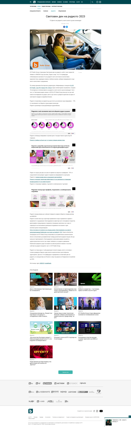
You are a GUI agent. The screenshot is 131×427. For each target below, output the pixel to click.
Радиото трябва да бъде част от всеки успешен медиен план (47, 140)
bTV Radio (32, 88)
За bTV (78, 2)
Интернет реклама (57, 6)
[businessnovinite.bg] (55, 392)
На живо (65, 2)
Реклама (35, 417)
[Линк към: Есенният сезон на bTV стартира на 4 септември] (65, 332)
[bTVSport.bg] (83, 391)
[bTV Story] (73, 383)
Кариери (41, 417)
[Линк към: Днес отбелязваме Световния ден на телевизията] (41, 284)
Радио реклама (46, 6)
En (82, 2)
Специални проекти (35, 11)
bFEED (39, 6)
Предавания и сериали (43, 2)
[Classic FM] (60, 401)
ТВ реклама (33, 6)
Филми (54, 2)
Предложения (62, 11)
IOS (61, 232)
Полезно (45, 11)
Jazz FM (38, 88)
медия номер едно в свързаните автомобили (49, 177)
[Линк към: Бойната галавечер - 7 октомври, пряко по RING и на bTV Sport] (89, 284)
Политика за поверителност (58, 417)
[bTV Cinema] (48, 383)
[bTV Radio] (42, 401)
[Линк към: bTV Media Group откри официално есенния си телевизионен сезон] (89, 308)
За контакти (47, 417)
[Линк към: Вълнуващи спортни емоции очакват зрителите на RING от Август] (89, 332)
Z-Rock (50, 88)
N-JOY (72, 85)
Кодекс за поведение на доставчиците (74, 417)
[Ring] (84, 383)
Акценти (53, 11)
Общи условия (31, 418)
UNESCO (42, 263)
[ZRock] (68, 401)
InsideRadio (48, 263)
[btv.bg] (32, 383)
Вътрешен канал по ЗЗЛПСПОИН (92, 417)
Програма (72, 2)
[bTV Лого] (30, 411)
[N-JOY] (33, 401)
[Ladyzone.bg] (73, 392)
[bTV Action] (60, 383)
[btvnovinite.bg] (43, 391)
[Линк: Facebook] (93, 411)
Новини (59, 2)
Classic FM (44, 88)
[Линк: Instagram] (96, 411)
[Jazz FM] (51, 401)
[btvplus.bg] (32, 392)
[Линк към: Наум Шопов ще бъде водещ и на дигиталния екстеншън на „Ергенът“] (41, 356)
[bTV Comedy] (39, 383)
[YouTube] (100, 411)
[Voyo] (64, 392)
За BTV (30, 417)
